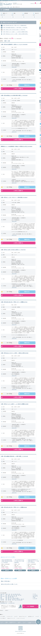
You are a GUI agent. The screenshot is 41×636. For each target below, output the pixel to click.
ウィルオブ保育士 (2, 618)
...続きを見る (14, 67)
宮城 (9, 594)
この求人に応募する (18, 88)
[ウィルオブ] (6, 4)
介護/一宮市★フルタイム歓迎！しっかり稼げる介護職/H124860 (14, 404)
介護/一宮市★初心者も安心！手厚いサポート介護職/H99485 (14, 507)
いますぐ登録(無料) (30, 606)
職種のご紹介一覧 (35, 596)
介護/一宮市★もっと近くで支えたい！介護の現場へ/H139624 (14, 197)
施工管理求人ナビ (30, 616)
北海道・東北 (2, 594)
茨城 (16, 595)
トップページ (2, 622)
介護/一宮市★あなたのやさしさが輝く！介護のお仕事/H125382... (15, 33)
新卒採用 (1, 610)
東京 (6, 595)
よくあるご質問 (35, 598)
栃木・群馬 (19, 595)
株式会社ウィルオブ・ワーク (4, 0)
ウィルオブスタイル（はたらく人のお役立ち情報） (34, 622)
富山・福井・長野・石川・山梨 (12, 596)
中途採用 (6, 610)
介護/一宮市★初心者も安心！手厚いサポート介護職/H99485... (15, 25)
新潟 (6, 596)
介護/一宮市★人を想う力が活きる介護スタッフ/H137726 (13, 249)
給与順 (9, 40)
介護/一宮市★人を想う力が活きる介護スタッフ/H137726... (14, 29)
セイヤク (37, 616)
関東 (1, 595)
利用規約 (7, 622)
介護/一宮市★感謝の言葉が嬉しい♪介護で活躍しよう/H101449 (14, 456)
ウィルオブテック (9, 616)
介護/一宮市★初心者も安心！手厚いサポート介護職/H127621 (14, 302)
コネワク (15, 616)
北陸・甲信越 (2, 596)
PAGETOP (38, 622)
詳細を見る (27, 85)
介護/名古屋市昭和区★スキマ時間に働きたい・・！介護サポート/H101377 (33, 561)
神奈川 (9, 595)
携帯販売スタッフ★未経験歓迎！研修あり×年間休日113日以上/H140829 (16, 146)
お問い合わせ (19, 622)
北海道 (7, 594)
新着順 (5, 40)
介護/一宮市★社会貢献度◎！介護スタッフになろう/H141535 (14, 44)
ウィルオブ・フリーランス (20, 618)
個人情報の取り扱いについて (13, 622)
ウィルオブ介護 (2, 616)
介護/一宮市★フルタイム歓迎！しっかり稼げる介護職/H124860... (15, 31)
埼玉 (11, 595)
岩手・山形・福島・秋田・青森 (15, 594)
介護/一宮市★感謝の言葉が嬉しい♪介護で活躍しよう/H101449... (15, 27)
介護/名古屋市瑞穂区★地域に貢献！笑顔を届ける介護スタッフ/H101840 (6, 561)
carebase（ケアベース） (10, 618)
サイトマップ (24, 622)
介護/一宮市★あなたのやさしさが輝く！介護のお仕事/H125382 (14, 353)
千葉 (14, 595)
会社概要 (34, 597)
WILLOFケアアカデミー (22, 616)
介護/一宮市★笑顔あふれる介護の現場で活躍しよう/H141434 (14, 95)
